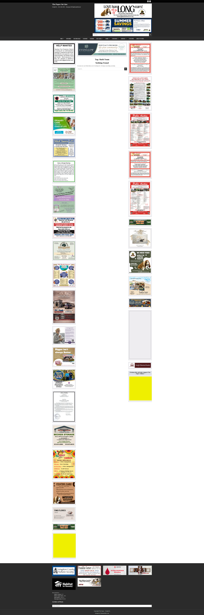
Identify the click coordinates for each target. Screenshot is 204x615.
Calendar (92, 38)
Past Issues (99, 38)
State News (131, 38)
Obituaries (68, 38)
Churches (123, 38)
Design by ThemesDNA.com (102, 613)
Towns (106, 38)
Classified (85, 38)
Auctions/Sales (77, 38)
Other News (114, 38)
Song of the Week (140, 38)
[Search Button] (150, 1)
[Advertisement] (65, 546)
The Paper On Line (59, 4)
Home (61, 38)
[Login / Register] (148, 1)
